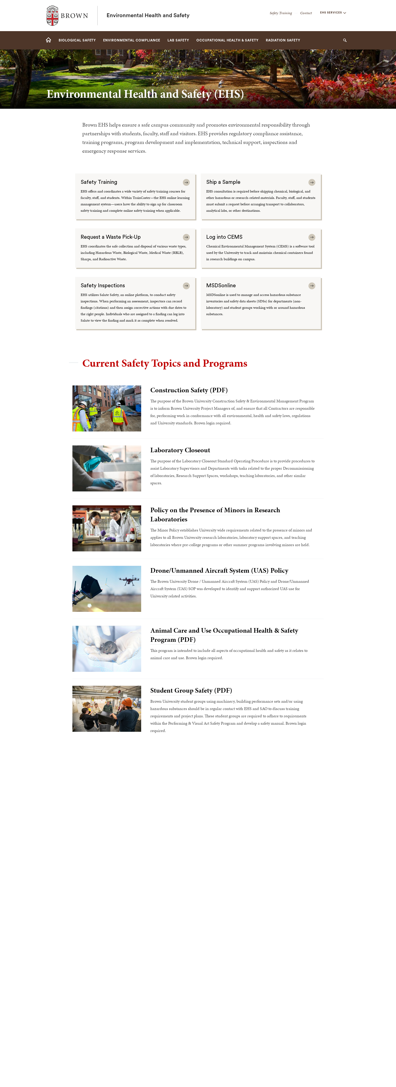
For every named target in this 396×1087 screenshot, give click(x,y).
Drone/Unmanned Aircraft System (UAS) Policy (219, 570)
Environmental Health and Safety (148, 15)
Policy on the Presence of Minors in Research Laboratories (215, 514)
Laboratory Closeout (180, 450)
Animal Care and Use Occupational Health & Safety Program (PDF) (224, 635)
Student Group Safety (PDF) (191, 690)
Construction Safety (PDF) (189, 390)
